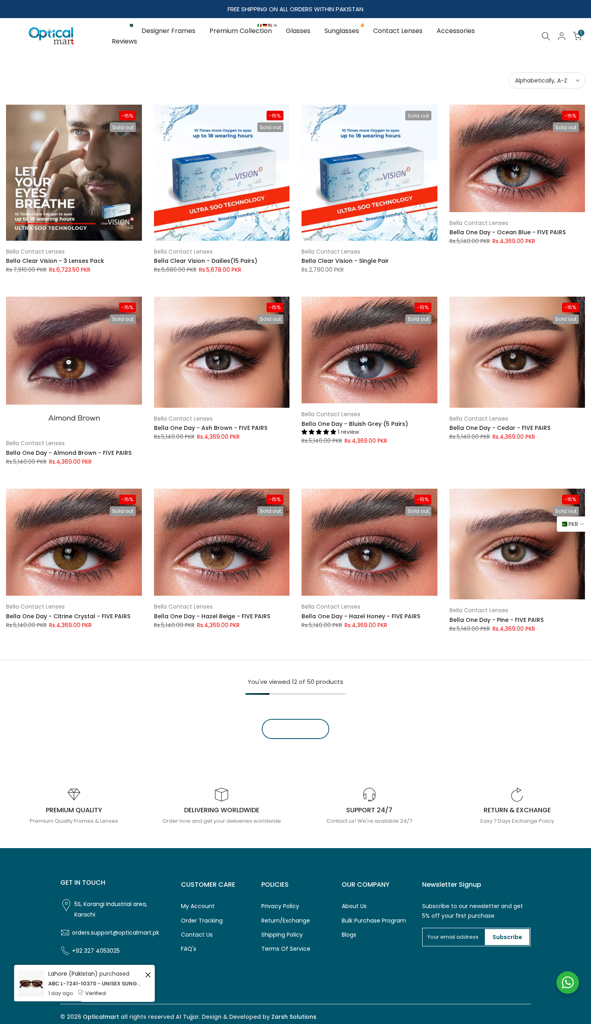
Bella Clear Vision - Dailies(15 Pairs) (205, 261)
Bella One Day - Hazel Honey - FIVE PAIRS (361, 616)
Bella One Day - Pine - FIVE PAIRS (496, 620)
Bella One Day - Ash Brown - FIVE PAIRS (210, 428)
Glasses (298, 30)
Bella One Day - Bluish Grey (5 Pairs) (355, 424)
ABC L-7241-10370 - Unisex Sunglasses (95, 983)
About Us (354, 906)
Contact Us (197, 935)
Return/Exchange (285, 921)
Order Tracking (202, 921)
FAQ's (188, 949)
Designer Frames (168, 30)
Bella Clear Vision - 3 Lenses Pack (55, 261)
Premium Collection (243, 30)
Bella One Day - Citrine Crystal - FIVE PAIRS (68, 616)
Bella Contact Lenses (35, 252)
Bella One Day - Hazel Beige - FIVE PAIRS (212, 616)
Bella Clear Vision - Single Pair (345, 261)
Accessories (456, 30)
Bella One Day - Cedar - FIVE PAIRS (499, 428)
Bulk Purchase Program (374, 921)
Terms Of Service (285, 949)
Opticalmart (101, 1017)
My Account (198, 906)
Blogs (349, 935)
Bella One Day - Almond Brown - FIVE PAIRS (68, 453)
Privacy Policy (280, 906)
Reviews (124, 41)
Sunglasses (344, 30)
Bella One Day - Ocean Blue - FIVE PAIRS (507, 232)
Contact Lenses (398, 30)
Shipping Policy (282, 935)
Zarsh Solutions (293, 1017)
